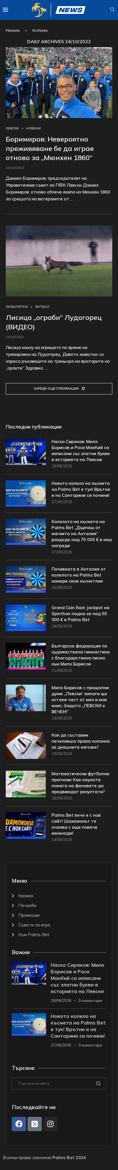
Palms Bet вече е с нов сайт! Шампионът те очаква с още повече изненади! (76, 824)
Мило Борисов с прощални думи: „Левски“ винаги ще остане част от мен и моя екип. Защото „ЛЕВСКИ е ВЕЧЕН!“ (80, 699)
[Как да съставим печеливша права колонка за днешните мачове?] (26, 745)
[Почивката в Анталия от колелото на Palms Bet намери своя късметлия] (26, 579)
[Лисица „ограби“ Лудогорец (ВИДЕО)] (59, 261)
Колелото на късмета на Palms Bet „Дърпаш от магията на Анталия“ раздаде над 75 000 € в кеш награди (82, 533)
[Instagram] (50, 1124)
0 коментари (90, 1000)
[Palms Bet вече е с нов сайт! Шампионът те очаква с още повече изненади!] (26, 825)
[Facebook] (19, 1124)
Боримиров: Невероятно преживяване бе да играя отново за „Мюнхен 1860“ (50, 148)
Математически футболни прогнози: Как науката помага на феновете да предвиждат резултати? (80, 782)
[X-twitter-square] (34, 1124)
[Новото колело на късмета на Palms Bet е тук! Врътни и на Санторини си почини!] (26, 493)
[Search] (112, 10)
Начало (13, 30)
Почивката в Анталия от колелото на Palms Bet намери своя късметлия (79, 575)
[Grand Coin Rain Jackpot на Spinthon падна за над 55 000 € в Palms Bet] (26, 618)
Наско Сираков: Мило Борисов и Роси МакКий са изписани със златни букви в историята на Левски (81, 450)
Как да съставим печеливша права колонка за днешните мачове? (81, 741)
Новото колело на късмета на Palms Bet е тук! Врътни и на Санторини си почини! (81, 489)
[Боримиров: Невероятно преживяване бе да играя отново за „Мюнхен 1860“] (59, 82)
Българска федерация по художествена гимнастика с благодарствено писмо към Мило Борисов (81, 655)
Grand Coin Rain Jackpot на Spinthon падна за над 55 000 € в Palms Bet (80, 613)
